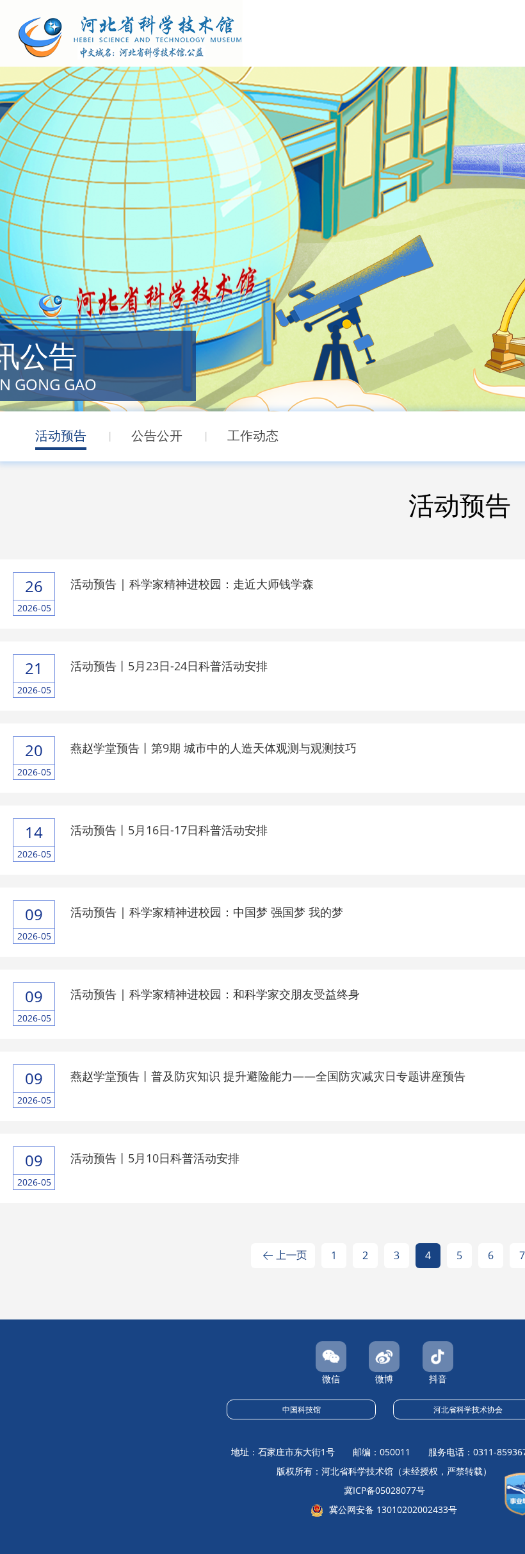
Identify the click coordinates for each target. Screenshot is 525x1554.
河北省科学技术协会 (468, 1409)
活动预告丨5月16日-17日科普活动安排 (169, 830)
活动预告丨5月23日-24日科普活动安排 (169, 666)
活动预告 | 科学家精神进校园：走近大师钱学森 (192, 583)
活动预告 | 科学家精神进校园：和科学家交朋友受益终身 (215, 994)
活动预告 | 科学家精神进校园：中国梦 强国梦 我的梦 (206, 912)
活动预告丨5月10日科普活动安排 (154, 1158)
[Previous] (283, 1259)
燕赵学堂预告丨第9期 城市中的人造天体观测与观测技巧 (213, 748)
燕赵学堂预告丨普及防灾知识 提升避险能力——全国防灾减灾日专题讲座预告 (267, 1076)
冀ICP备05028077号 (384, 1490)
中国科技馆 (301, 1409)
